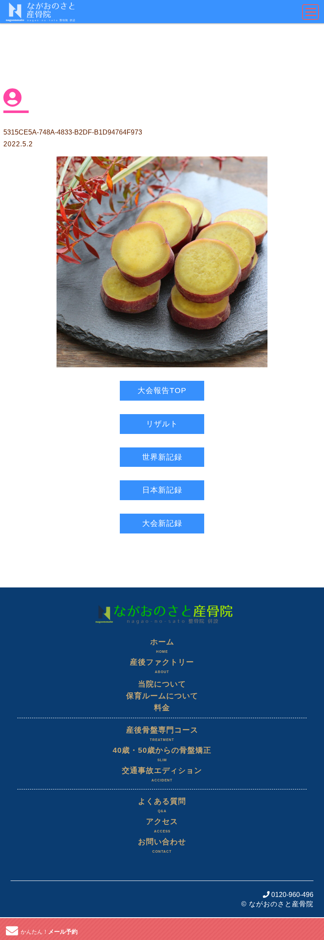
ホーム (162, 646)
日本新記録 (162, 490)
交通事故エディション (162, 774)
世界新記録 (162, 457)
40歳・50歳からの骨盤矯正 (162, 754)
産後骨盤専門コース (162, 734)
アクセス (162, 825)
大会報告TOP (162, 390)
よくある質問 (162, 805)
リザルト (162, 424)
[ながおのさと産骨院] (162, 602)
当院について (162, 684)
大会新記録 (162, 523)
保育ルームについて (162, 696)
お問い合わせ (162, 846)
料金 (162, 707)
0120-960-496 (291, 894)
